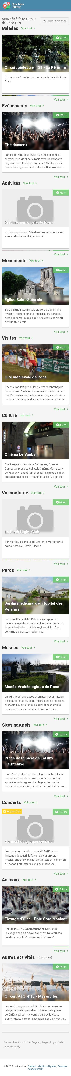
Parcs (8, 570)
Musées (10, 647)
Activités (11, 183)
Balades (10, 28)
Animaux (11, 879)
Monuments (14, 260)
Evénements (14, 105)
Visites (9, 338)
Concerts (11, 802)
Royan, (54, 1042)
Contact (32, 1066)
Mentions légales (47, 1066)
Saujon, (45, 1042)
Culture (9, 415)
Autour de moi (54, 21)
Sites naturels (16, 725)
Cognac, (36, 1042)
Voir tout (28, 28)
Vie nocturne (15, 492)
